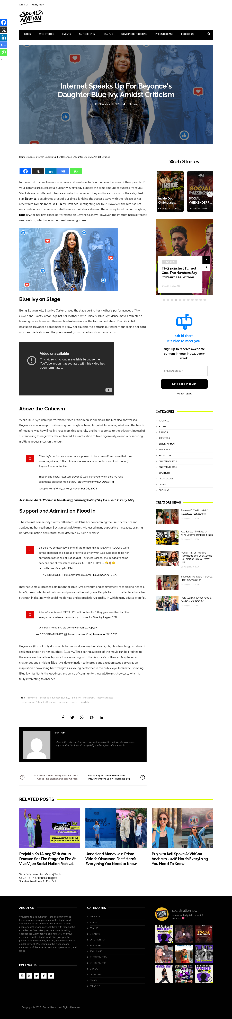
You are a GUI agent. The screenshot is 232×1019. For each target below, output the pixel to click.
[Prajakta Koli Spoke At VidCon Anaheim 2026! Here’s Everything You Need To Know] (182, 828)
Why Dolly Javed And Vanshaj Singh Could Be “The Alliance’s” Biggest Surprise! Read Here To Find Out (40, 878)
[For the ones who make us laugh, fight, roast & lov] (184, 934)
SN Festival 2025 (168, 467)
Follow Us (187, 34)
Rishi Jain (132, 104)
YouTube (85, 702)
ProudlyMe (165, 455)
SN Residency (87, 34)
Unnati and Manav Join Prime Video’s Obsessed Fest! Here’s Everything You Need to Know (111, 859)
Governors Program (134, 34)
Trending (164, 490)
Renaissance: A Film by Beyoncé (38, 702)
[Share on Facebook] (63, 717)
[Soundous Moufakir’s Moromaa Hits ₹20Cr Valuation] (167, 582)
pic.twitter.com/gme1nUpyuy (80, 627)
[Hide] (1, 59)
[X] (38, 169)
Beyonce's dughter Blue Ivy (54, 697)
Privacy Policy (37, 4)
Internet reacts (105, 697)
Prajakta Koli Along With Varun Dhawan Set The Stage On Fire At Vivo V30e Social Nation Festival (47, 859)
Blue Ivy (76, 697)
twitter (74, 702)
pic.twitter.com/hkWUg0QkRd (96, 482)
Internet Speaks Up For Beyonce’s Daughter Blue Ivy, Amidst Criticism (73, 157)
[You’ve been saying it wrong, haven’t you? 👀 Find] (164, 954)
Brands (163, 432)
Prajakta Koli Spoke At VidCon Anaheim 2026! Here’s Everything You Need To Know (180, 859)
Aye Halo (164, 420)
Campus (108, 34)
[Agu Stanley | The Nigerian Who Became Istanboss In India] (167, 537)
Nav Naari (164, 449)
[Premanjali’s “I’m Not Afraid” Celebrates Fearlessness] (167, 516)
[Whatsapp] (76, 169)
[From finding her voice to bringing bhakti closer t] (184, 954)
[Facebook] (25, 169)
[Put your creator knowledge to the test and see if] (164, 934)
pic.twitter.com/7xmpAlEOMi (56, 568)
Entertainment (167, 444)
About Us (24, 4)
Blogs (27, 34)
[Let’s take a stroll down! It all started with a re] (184, 974)
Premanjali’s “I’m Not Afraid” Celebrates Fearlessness (177, 272)
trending (63, 702)
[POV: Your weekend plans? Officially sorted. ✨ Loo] (204, 934)
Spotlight (164, 473)
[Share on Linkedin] (101, 717)
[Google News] (63, 169)
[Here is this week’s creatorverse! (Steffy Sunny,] (204, 954)
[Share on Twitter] (72, 717)
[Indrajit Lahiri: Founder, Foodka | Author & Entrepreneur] (167, 603)
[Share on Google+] (82, 717)
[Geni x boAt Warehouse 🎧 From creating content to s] (164, 974)
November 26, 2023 (85, 488)
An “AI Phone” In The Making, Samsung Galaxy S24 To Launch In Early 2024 (84, 500)
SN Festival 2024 (168, 461)
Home (22, 157)
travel (163, 484)
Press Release (164, 34)
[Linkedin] (51, 169)
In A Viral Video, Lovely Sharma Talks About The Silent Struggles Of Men (56, 777)
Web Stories (46, 34)
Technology (166, 478)
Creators (169, 262)
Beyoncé (32, 697)
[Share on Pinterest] (91, 717)
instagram (88, 697)
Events (66, 34)
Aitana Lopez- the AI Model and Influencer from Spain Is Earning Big (109, 777)
